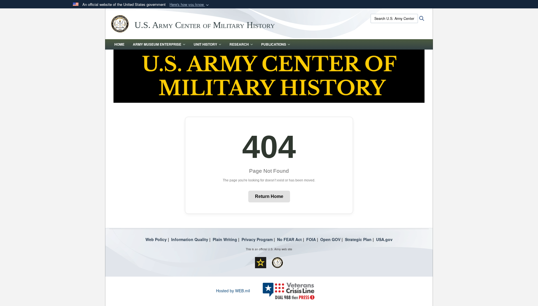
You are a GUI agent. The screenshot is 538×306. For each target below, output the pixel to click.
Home (119, 44)
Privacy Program (257, 239)
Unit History (205, 44)
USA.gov (384, 239)
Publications (273, 44)
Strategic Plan (358, 239)
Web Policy (156, 239)
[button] (190, 5)
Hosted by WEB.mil (233, 290)
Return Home (269, 196)
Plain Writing (225, 239)
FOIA (311, 239)
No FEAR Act (289, 239)
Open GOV (330, 239)
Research (239, 44)
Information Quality (189, 239)
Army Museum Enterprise (157, 44)
